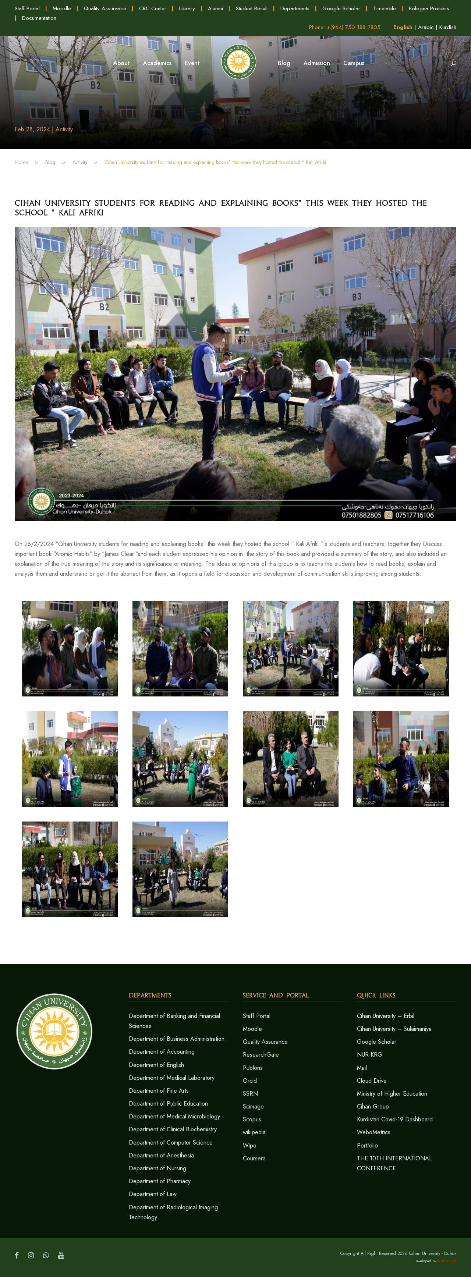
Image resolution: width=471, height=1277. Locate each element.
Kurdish (447, 27)
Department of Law (153, 1194)
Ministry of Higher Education (392, 1093)
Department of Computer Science (171, 1142)
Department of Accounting (162, 1051)
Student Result (252, 8)
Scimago (253, 1106)
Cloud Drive (372, 1080)
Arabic (426, 27)
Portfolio (367, 1145)
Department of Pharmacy (160, 1181)
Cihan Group (373, 1106)
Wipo (249, 1145)
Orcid (250, 1080)
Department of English (156, 1065)
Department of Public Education (168, 1103)
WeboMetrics (373, 1132)
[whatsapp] (46, 1255)
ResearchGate (261, 1054)
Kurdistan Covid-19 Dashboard (395, 1119)
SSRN (250, 1093)
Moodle (62, 8)
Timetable (384, 8)
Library (187, 8)
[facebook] (17, 1255)
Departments (294, 8)
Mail (362, 1068)
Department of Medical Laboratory (172, 1078)
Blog (284, 63)
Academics (157, 63)
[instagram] (31, 1255)
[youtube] (61, 1255)
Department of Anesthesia (161, 1155)
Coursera (254, 1158)
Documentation (39, 18)
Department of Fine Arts (159, 1090)
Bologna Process (429, 8)
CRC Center (152, 8)
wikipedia (254, 1132)
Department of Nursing (157, 1168)
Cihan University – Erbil (385, 1016)
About (121, 63)
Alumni (215, 8)
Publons (253, 1068)
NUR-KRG (369, 1054)
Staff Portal (27, 8)
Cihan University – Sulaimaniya (394, 1029)
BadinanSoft (446, 1261)
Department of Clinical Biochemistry (173, 1129)
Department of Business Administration (176, 1039)
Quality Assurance (105, 8)
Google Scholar (341, 8)
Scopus (252, 1119)
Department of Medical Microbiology (174, 1116)
